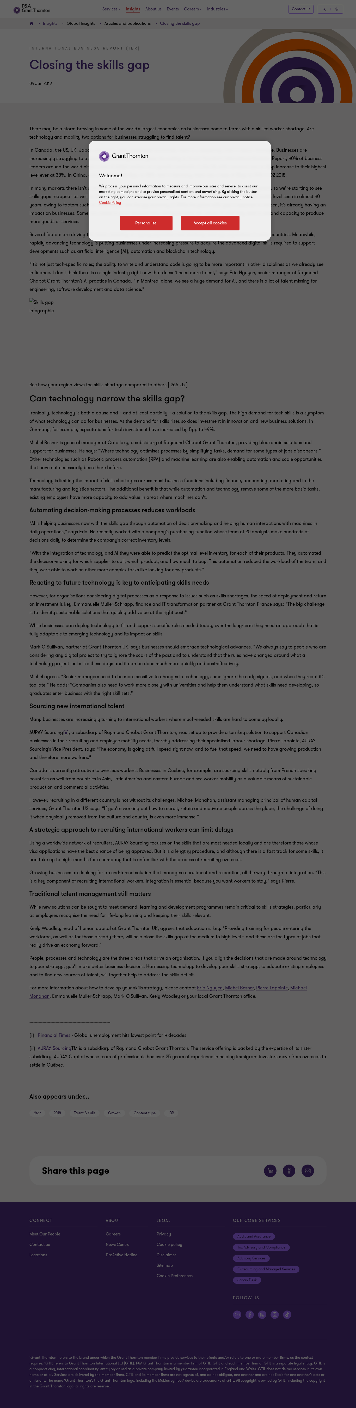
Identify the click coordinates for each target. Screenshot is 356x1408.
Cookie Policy (110, 202)
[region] (180, 191)
